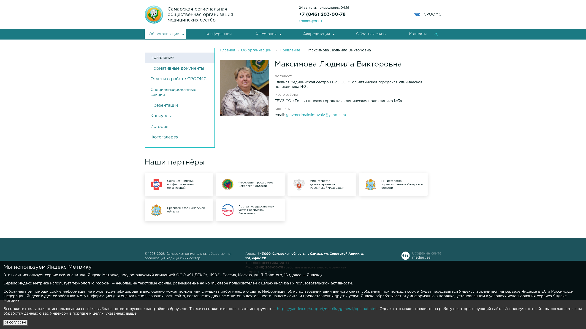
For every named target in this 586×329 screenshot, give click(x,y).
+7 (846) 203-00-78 (322, 14)
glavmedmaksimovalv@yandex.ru (316, 115)
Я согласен (15, 322)
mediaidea (421, 257)
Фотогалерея (164, 137)
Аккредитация (316, 34)
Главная (227, 50)
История (159, 127)
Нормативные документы (177, 68)
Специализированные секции (173, 92)
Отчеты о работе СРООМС (178, 79)
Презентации (164, 105)
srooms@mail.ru (312, 21)
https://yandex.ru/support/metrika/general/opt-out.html (327, 309)
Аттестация (266, 34)
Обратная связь (370, 34)
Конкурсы (161, 116)
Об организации (164, 34)
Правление (162, 58)
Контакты (418, 34)
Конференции (219, 34)
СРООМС (432, 14)
